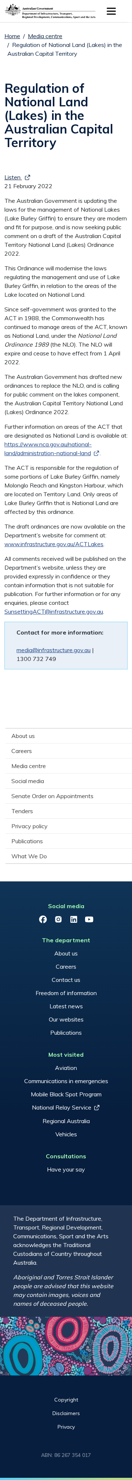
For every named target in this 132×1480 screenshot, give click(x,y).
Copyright (66, 1399)
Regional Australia (66, 1121)
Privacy (66, 1427)
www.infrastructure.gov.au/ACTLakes (53, 544)
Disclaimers (66, 1413)
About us (66, 953)
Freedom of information (66, 993)
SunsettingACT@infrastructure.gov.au (53, 611)
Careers (66, 966)
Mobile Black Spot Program (66, 1094)
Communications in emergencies (66, 1081)
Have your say (66, 1169)
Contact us (66, 979)
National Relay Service (61, 1107)
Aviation (66, 1067)
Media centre (45, 36)
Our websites (66, 1019)
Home (12, 36)
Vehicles (66, 1134)
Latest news (66, 1006)
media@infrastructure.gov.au (53, 650)
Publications (66, 1032)
